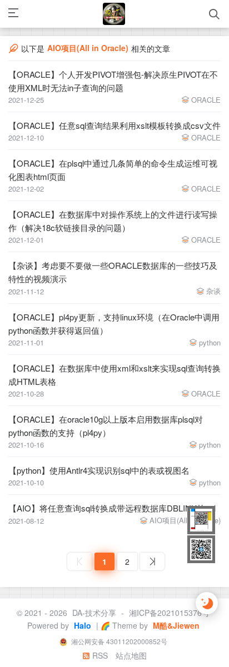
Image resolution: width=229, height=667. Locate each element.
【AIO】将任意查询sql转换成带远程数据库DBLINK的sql (112, 508)
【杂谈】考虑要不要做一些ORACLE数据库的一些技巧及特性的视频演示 (112, 271)
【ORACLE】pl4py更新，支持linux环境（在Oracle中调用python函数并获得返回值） (114, 323)
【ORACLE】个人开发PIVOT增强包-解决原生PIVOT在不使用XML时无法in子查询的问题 (113, 80)
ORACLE (206, 99)
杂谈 (213, 290)
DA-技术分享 (94, 612)
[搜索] (214, 14)
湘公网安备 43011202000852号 (118, 641)
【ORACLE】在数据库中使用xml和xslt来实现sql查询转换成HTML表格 (114, 374)
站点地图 (131, 655)
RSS (99, 655)
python (210, 342)
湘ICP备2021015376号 (169, 612)
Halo (81, 625)
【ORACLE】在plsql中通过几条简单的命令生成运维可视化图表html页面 (112, 169)
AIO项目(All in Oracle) (185, 520)
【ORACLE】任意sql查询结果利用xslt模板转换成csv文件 (114, 125)
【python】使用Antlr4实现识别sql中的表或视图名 (99, 470)
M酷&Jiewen (175, 625)
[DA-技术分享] (114, 14)
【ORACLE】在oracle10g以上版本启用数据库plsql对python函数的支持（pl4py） (105, 425)
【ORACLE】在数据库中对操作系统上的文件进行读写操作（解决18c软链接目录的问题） (112, 220)
